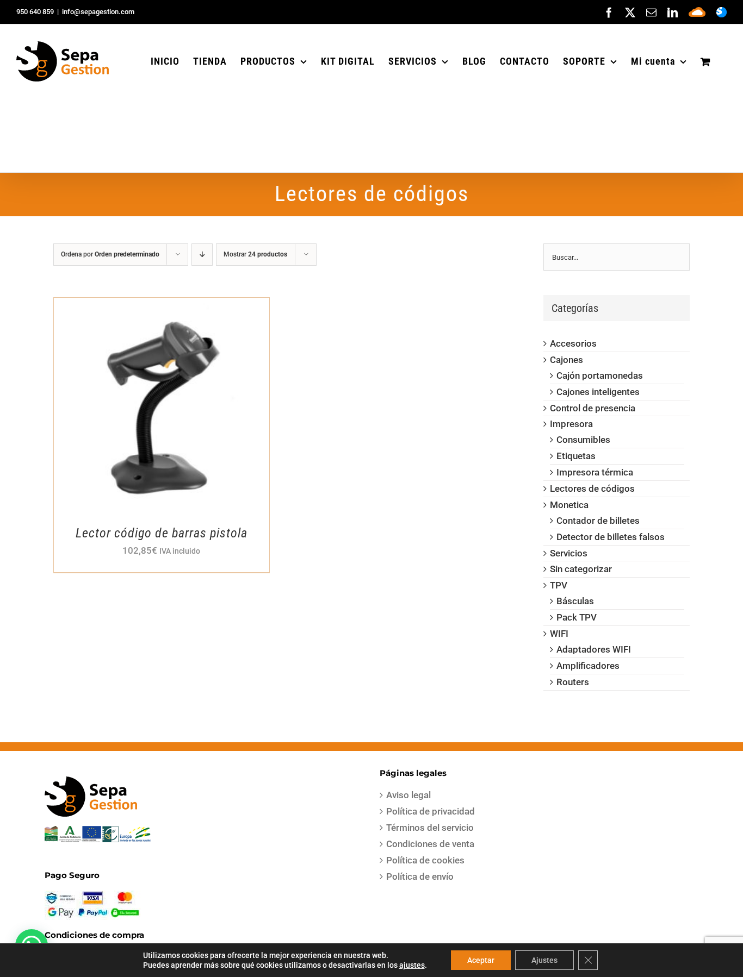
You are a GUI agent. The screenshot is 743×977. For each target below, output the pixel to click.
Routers (572, 682)
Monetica (569, 504)
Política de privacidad (430, 811)
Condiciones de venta (430, 843)
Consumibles (583, 439)
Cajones (566, 359)
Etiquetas (576, 455)
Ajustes (544, 960)
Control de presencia (592, 408)
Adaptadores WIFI (593, 649)
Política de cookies (425, 860)
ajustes (412, 965)
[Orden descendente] (202, 254)
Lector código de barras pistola (161, 533)
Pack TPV (576, 617)
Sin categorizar (581, 568)
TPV (558, 585)
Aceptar (480, 960)
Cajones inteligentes (598, 391)
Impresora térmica (594, 472)
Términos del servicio (430, 827)
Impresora (571, 423)
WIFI (559, 633)
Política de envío (420, 876)
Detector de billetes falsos (610, 536)
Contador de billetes (598, 520)
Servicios (568, 553)
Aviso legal (408, 795)
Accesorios (573, 343)
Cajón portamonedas (599, 375)
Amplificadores (588, 665)
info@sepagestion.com (98, 12)
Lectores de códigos (592, 488)
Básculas (575, 601)
